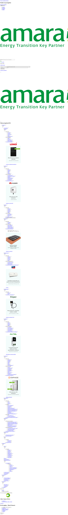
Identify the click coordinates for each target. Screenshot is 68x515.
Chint (8, 401)
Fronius (9, 169)
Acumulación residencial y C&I (12, 428)
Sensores (9, 373)
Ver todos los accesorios (9, 375)
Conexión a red (10, 175)
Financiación (6, 479)
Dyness (9, 208)
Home (3, 490)
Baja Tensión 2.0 (10, 415)
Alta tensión (9, 214)
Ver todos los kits (8, 442)
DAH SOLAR (10, 136)
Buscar (1, 59)
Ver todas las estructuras (9, 228)
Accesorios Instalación (13, 467)
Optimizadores (6, 289)
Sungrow (9, 173)
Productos (3, 443)
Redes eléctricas (6, 459)
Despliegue (11, 465)
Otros (8, 371)
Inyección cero (10, 263)
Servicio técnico (6, 480)
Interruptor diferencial (11, 408)
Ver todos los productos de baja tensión (11, 417)
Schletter (9, 222)
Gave (8, 402)
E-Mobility (9, 454)
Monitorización (10, 453)
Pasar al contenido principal (4, 0)
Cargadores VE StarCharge (12, 426)
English (3, 9)
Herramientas (10, 370)
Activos (11, 471)
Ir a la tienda (8, 463)
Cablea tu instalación (9, 397)
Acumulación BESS (7, 478)
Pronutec (9, 403)
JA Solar (9, 132)
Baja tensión (6, 398)
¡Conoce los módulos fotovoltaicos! (11, 164)
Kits (4, 436)
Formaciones (6, 485)
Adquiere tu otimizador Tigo (10, 317)
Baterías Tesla (10, 424)
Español (3, 7)
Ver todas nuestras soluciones (10, 431)
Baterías (9, 451)
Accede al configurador (11, 416)
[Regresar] (3, 126)
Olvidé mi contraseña (3, 70)
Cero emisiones (6, 473)
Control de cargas (10, 262)
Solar (5, 446)
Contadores (9, 369)
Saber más (1, 503)
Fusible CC (9, 407)
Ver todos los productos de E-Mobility (11, 331)
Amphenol (9, 359)
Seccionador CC (10, 412)
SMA (8, 171)
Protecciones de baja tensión (12, 425)
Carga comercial (10, 328)
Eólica (5, 458)
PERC (9, 138)
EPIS (10, 470)
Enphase (9, 360)
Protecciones (9, 372)
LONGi (9, 133)
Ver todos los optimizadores (10, 294)
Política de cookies (5, 509)
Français (3, 8)
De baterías (9, 179)
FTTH (11, 464)
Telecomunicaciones (7, 460)
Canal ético (4, 510)
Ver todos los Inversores (9, 180)
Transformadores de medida (12, 374)
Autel (8, 322)
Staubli (9, 364)
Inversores (9, 441)
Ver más (7, 287)
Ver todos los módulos (9, 141)
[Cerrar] (4, 291)
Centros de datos (6, 472)
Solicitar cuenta (2, 65)
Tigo (8, 293)
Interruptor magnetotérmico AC (12, 409)
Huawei (9, 170)
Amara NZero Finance (11, 429)
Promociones (6, 432)
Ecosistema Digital (10, 430)
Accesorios (9, 327)
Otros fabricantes (10, 365)
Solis (8, 172)
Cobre (10, 466)
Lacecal (9, 259)
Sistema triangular (10, 227)
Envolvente (9, 406)
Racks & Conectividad (13, 468)
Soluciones (5, 418)
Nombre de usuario (3, 66)
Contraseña (2, 67)
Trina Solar (9, 134)
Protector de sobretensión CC (12, 413)
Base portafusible (10, 405)
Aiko (8, 135)
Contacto (3, 511)
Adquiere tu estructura (9, 251)
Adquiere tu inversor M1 (9, 203)
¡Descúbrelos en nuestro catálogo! (11, 354)
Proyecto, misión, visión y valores (7, 501)
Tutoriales (5, 486)
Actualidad (4, 4)
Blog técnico (6, 484)
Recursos (1, 4)
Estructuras (5, 218)
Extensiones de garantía (11, 176)
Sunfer (9, 223)
